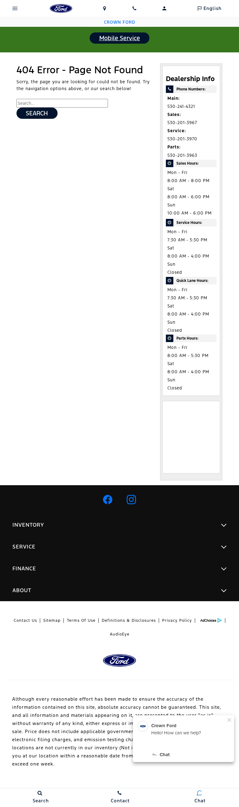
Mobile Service (119, 38)
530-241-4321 (181, 106)
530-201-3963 (182, 155)
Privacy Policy (177, 620)
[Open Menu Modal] (15, 8)
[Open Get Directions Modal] (105, 8)
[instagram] (131, 499)
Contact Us (25, 620)
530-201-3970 (182, 139)
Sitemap (52, 620)
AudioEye (119, 634)
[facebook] (108, 499)
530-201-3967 (182, 122)
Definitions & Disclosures (129, 620)
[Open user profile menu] (164, 8)
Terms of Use (81, 620)
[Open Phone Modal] (134, 8)
